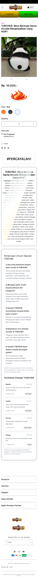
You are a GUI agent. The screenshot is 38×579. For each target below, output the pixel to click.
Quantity (4, 119)
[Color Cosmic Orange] (3, 112)
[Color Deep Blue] (10, 112)
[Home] (16, 7)
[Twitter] (5, 148)
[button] (2, 7)
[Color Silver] (17, 112)
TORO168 (7, 180)
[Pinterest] (8, 148)
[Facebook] (2, 148)
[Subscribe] (30, 542)
